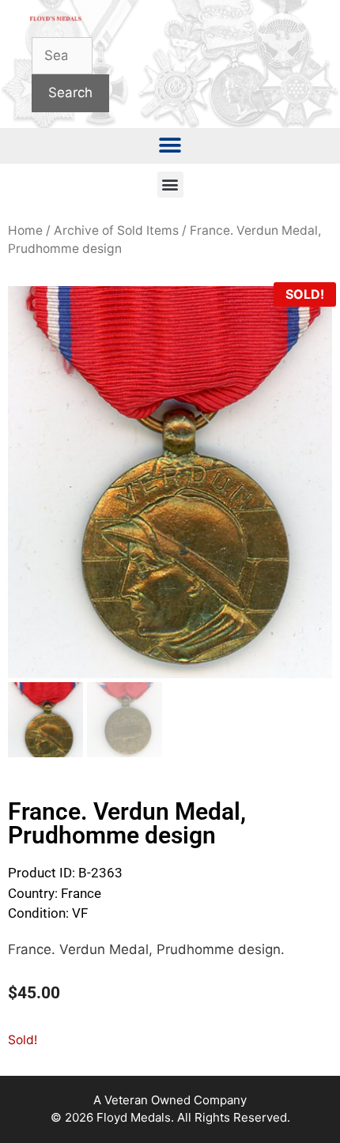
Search (70, 92)
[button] (170, 146)
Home (25, 230)
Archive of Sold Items (116, 230)
